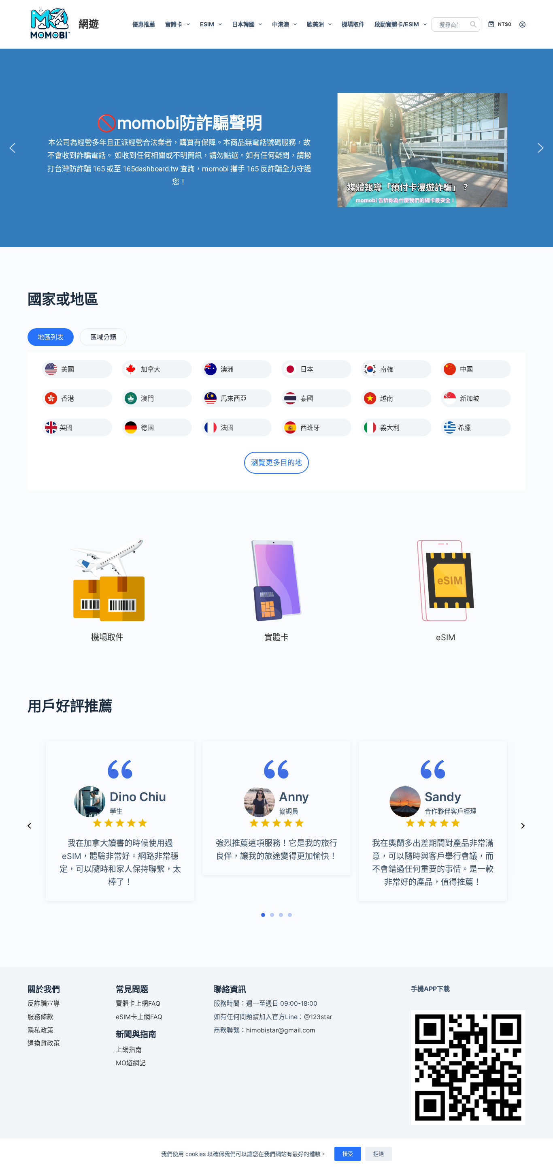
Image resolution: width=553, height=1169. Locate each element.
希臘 (464, 427)
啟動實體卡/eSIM (396, 24)
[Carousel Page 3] (281, 915)
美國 (67, 369)
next (523, 826)
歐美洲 (315, 24)
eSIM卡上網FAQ (139, 1017)
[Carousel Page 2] (272, 915)
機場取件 (353, 24)
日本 (306, 369)
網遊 (89, 24)
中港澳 (280, 24)
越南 (386, 398)
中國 (466, 369)
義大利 (390, 427)
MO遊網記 (131, 1063)
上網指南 (129, 1049)
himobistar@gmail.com (280, 1030)
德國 (147, 427)
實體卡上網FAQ (138, 1003)
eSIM (207, 24)
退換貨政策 (44, 1043)
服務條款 (40, 1017)
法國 (227, 427)
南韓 (386, 369)
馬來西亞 (234, 398)
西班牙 (310, 427)
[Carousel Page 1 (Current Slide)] (263, 915)
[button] (12, 147)
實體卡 (173, 24)
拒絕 (378, 1153)
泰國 (306, 398)
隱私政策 (40, 1030)
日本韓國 (243, 24)
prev (30, 826)
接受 (347, 1153)
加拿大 (150, 369)
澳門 (147, 398)
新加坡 (469, 398)
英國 (66, 427)
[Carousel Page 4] (290, 915)
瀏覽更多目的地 (276, 462)
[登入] (522, 24)
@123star (318, 1017)
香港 (67, 398)
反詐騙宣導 (44, 1003)
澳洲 (227, 369)
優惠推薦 (143, 24)
